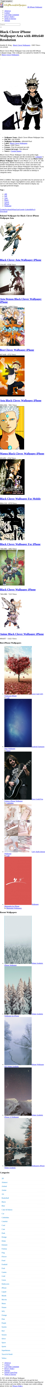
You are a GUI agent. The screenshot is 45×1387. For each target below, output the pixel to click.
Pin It (33, 209)
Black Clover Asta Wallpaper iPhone (20, 260)
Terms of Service (10, 19)
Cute (8, 698)
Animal (4, 1186)
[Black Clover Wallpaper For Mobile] (12, 494)
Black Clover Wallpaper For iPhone (20, 544)
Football (4, 1264)
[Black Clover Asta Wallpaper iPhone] (12, 255)
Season (4, 1335)
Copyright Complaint (11, 15)
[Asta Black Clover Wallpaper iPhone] (12, 396)
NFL (3, 1311)
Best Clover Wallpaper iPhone (17, 349)
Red (3, 1331)
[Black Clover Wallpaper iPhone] (12, 585)
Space (8, 750)
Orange (4, 1315)
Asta (6, 198)
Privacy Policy (9, 17)
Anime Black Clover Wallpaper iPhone (22, 634)
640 (5, 196)
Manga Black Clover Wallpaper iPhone (22, 453)
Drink (4, 1241)
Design (4, 1237)
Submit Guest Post (10, 1372)
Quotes (4, 1327)
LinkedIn (28, 209)
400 (5, 194)
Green (4, 1280)
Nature (4, 1307)
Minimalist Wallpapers (14, 908)
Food (3, 1260)
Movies (4, 1300)
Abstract (4, 1182)
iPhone (6, 204)
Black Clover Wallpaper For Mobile (20, 498)
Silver (4, 1339)
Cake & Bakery (7, 1210)
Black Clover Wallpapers (21, 45)
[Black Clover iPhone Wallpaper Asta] (22, 96)
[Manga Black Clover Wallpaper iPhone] (12, 449)
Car (3, 1214)
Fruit (3, 1268)
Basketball (5, 1198)
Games (4, 1272)
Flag (3, 1253)
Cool (3, 1225)
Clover (6, 202)
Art (3, 1194)
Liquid (4, 1292)
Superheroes (6, 1350)
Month (4, 1296)
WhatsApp (15, 209)
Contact (7, 13)
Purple (4, 1323)
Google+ (22, 209)
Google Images (16, 151)
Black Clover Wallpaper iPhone (18, 589)
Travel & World (7, 1354)
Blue (3, 1206)
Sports (4, 1346)
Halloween (5, 1284)
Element (4, 1245)
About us (7, 11)
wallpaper (38, 157)
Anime (4, 1190)
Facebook (8, 209)
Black (6, 200)
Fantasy (4, 1249)
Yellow (4, 1358)
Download (3, 211)
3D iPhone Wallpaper (34, 7)
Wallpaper (7, 206)
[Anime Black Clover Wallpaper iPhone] (12, 629)
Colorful (4, 1221)
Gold (3, 1276)
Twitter (2, 209)
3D (3, 1178)
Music (4, 1303)
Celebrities (10, 803)
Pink (3, 1319)
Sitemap (7, 20)
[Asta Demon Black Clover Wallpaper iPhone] (12, 294)
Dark (3, 1233)
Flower (4, 1257)
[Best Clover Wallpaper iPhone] (12, 345)
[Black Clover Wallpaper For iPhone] (12, 539)
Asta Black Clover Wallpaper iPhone (20, 400)
